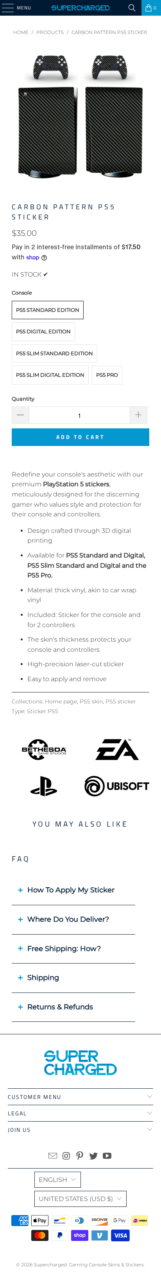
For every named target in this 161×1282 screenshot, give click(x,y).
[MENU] (4, 8)
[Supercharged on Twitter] (94, 1156)
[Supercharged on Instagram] (66, 1156)
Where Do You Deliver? (68, 919)
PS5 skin (91, 701)
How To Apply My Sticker (70, 890)
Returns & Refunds (60, 1007)
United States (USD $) (76, 1199)
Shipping (43, 977)
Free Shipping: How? (64, 948)
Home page (61, 701)
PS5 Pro (107, 375)
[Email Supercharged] (53, 1156)
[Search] (132, 8)
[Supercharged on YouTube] (107, 1156)
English (53, 1179)
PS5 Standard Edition (47, 310)
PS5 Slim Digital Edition (50, 375)
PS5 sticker (121, 701)
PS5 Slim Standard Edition (54, 353)
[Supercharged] (80, 8)
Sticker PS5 (42, 711)
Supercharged (50, 1265)
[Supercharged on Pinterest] (80, 1156)
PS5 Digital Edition (43, 331)
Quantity (23, 399)
